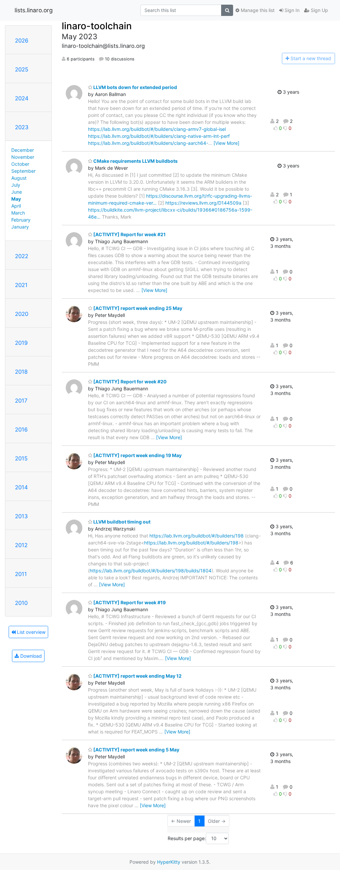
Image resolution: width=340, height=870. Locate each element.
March (18, 213)
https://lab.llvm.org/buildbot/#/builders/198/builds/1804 (151, 570)
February (21, 220)
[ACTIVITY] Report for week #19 (129, 602)
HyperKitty (168, 862)
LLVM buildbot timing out (121, 522)
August (19, 178)
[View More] (226, 143)
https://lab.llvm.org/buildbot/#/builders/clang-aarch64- (148, 143)
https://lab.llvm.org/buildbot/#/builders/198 (196, 535)
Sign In (291, 10)
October (20, 164)
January (20, 227)
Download (30, 656)
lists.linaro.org (34, 10)
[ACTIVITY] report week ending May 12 (137, 676)
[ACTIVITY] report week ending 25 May (137, 308)
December (22, 150)
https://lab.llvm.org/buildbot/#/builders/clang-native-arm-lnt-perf (159, 136)
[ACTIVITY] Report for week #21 (129, 234)
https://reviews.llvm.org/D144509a (203, 203)
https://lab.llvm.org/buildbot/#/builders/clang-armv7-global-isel (157, 129)
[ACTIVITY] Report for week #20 (129, 381)
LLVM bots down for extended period (134, 87)
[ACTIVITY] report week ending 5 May (135, 749)
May (16, 199)
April (16, 206)
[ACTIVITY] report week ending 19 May (137, 455)
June (16, 192)
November (22, 157)
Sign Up (318, 10)
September (23, 171)
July (15, 185)
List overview (30, 632)
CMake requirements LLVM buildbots (135, 161)
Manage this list (257, 10)
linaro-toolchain (97, 26)
